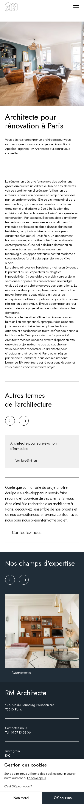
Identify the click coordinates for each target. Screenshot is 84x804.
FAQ (7, 755)
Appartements (21, 672)
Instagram (12, 751)
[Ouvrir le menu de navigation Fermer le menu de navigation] (75, 7)
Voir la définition (26, 460)
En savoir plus (36, 778)
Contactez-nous (27, 532)
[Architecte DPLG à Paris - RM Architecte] (11, 7)
